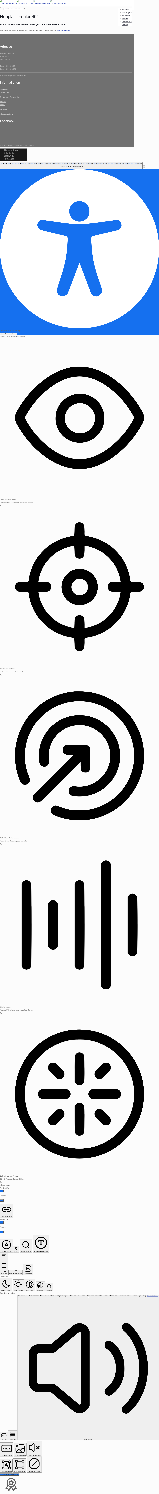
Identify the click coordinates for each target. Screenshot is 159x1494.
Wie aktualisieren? (152, 1296)
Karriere (3, 102)
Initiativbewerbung (6, 114)
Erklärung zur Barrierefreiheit (10, 97)
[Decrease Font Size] (2, 1200)
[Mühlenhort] (33, 3)
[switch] (1, 506)
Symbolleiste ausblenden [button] (9, 334)
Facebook (3, 109)
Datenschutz (4, 92)
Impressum (4, 89)
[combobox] (71, 165)
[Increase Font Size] (2, 1191)
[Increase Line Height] (2, 1222)
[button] (144, 166)
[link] (24, 9)
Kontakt (2, 105)
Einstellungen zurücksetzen (9, 1474)
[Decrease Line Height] (2, 1232)
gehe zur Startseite (63, 30)
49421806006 (9, 159)
